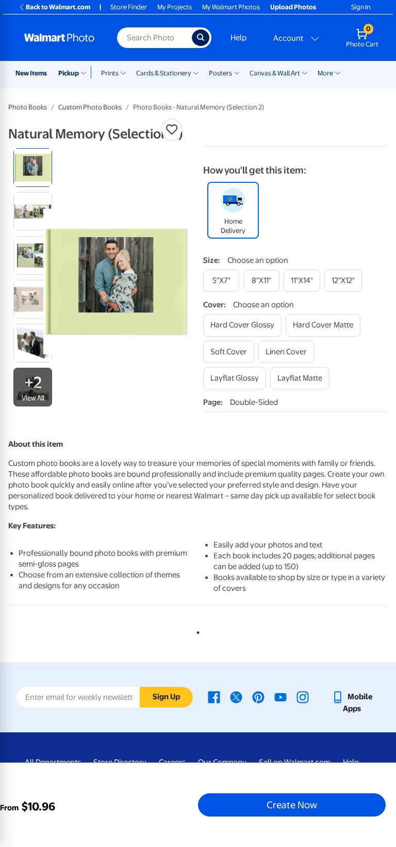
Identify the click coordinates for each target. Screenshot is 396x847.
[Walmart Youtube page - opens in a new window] (280, 696)
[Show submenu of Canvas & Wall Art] (305, 72)
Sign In (360, 7)
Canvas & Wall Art (275, 73)
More (325, 73)
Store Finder (128, 7)
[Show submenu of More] (338, 72)
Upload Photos (293, 7)
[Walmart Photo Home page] (59, 37)
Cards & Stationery (163, 73)
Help (238, 37)
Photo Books (27, 107)
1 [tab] (196, 630)
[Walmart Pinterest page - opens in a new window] (258, 696)
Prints (110, 73)
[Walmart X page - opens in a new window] (236, 696)
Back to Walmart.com (58, 7)
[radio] (32, 167)
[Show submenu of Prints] (123, 72)
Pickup (68, 73)
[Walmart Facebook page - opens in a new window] (214, 696)
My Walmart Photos (231, 7)
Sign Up (166, 696)
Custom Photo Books (90, 107)
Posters (220, 73)
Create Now (292, 804)
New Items (31, 73)
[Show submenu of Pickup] (85, 72)
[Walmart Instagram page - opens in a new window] (302, 696)
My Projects (174, 7)
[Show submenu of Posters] (237, 72)
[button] (172, 129)
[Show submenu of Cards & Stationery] (196, 72)
